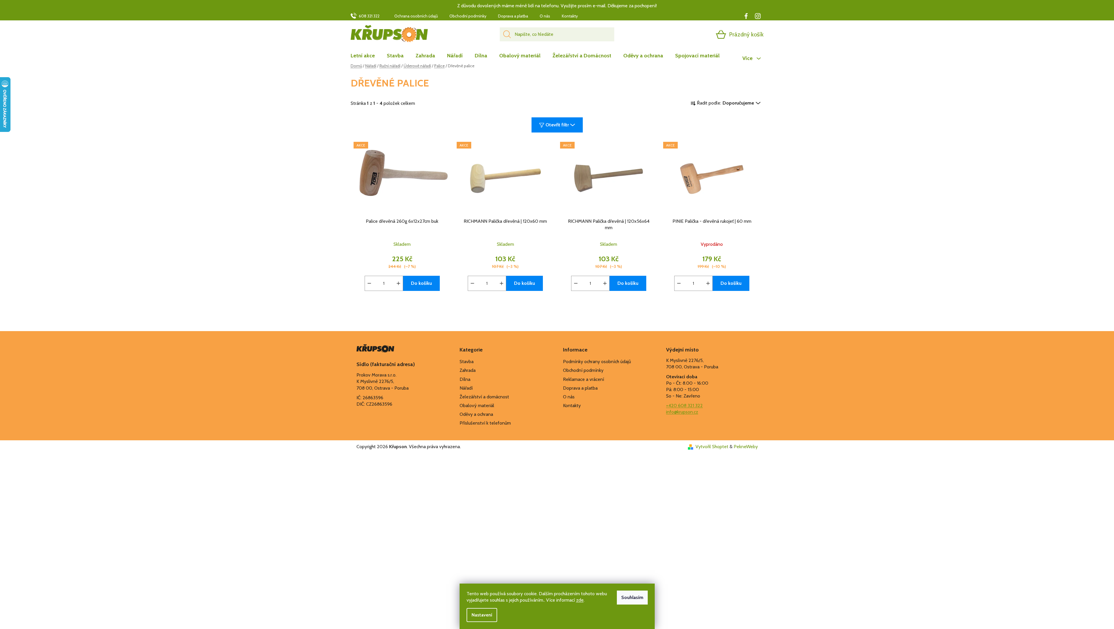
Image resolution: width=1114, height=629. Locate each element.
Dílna (465, 379)
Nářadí (466, 388)
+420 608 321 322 (684, 405)
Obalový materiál (477, 405)
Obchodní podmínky (467, 16)
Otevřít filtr (557, 125)
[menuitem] (366, 55)
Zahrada (468, 370)
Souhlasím (632, 597)
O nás (545, 16)
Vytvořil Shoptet (711, 446)
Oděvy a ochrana (476, 414)
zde (580, 600)
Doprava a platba (513, 16)
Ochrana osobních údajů (416, 16)
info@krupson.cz (682, 412)
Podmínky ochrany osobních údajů (597, 361)
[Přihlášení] (698, 34)
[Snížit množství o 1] (369, 283)
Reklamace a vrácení (583, 379)
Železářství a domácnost (484, 397)
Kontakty (570, 16)
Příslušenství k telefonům (485, 423)
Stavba (467, 361)
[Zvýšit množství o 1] (398, 283)
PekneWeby (746, 446)
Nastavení (482, 615)
